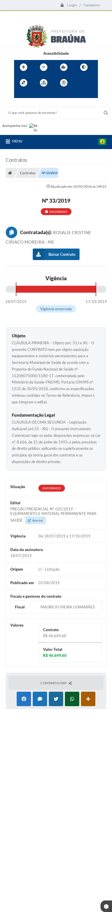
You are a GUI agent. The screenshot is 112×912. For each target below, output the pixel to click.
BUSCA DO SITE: (19, 103)
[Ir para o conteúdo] (80, 82)
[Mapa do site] (43, 83)
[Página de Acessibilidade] (63, 83)
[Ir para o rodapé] (45, 94)
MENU (17, 141)
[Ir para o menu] (20, 94)
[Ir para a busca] (32, 94)
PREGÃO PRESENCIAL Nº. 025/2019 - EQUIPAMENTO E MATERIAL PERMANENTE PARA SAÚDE (53, 514)
